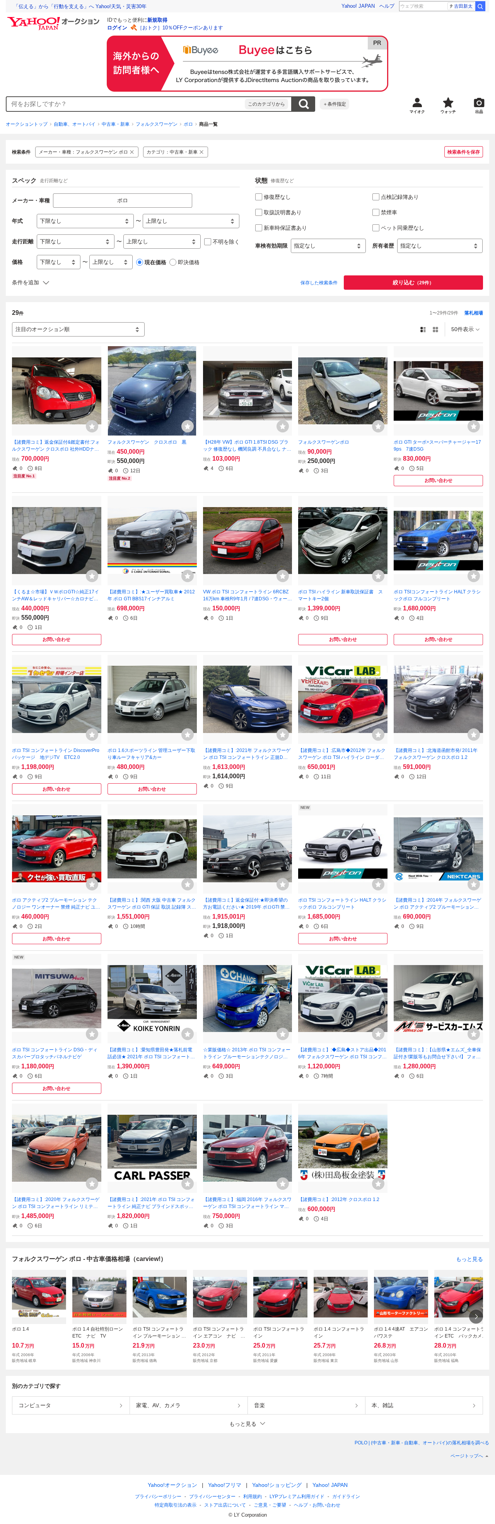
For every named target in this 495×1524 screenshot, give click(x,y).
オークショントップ (27, 124)
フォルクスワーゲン (157, 124)
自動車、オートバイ (75, 124)
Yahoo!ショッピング (277, 1485)
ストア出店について (225, 1505)
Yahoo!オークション (172, 1485)
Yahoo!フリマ (224, 1485)
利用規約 (252, 1496)
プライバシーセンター (212, 1496)
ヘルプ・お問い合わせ (317, 1505)
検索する (303, 104)
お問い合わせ (438, 480)
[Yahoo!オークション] (54, 19)
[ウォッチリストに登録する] (92, 426)
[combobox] (125, 104)
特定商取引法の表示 (175, 1505)
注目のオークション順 (42, 329)
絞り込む (413, 282)
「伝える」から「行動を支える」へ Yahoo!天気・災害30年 (80, 6)
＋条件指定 (334, 104)
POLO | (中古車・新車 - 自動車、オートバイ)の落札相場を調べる (422, 1442)
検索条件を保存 (463, 152)
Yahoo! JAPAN (358, 6)
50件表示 (462, 329)
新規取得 (157, 20)
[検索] (480, 6)
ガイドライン (346, 1496)
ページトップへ (467, 1456)
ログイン (117, 28)
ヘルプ (386, 6)
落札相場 (473, 313)
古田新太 (463, 6)
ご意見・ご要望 (270, 1505)
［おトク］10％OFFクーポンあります (180, 28)
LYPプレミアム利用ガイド (297, 1496)
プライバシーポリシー (158, 1496)
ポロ (188, 124)
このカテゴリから (266, 104)
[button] (247, 1423)
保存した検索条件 (319, 282)
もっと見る (469, 1259)
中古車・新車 (116, 124)
